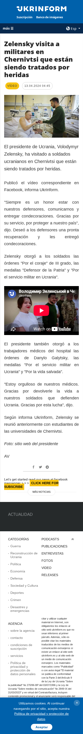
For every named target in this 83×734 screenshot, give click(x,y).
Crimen (15, 600)
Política (15, 564)
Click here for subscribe (31, 485)
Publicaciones (54, 546)
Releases (50, 575)
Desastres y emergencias (19, 609)
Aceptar (42, 727)
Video (46, 568)
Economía (17, 571)
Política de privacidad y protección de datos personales (23, 668)
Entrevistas (52, 553)
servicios (16, 656)
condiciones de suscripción (21, 646)
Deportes (17, 593)
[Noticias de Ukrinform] (41, 8)
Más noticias (41, 491)
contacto (16, 638)
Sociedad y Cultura (24, 585)
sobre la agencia (22, 630)
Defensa (16, 578)
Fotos (47, 560)
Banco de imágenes (49, 17)
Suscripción (25, 17)
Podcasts (50, 539)
